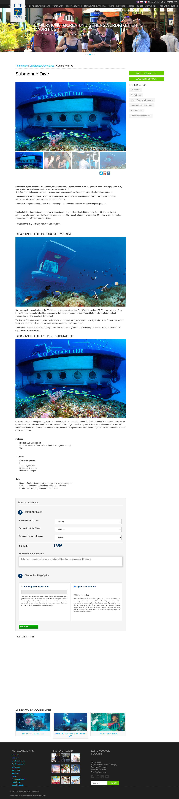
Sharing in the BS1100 (29, 520)
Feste (14, 776)
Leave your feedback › (146, 79)
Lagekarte (15, 773)
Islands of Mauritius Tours (141, 105)
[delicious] (116, 173)
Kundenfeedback (18, 764)
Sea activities (136, 110)
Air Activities (136, 95)
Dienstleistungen (74, 6)
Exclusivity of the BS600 (29, 528)
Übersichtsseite (18, 785)
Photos (131, 6)
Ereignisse (16, 767)
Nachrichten (16, 782)
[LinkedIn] (120, 173)
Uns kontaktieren (18, 761)
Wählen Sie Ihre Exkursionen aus (35, 6)
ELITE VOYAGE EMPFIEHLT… (95, 6)
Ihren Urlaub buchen (168, 6)
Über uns (15, 757)
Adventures (135, 89)
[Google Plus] (104, 173)
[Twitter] (101, 173)
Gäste (111, 6)
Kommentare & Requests (31, 553)
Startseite (15, 754)
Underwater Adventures (141, 115)
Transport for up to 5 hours (31, 536)
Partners (120, 6)
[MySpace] (112, 173)
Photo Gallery (62, 750)
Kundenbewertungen (146, 6)
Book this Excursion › (146, 73)
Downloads (16, 770)
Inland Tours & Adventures (142, 100)
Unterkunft (57, 6)
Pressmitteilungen (18, 779)
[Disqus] (70, 672)
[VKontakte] (108, 173)
